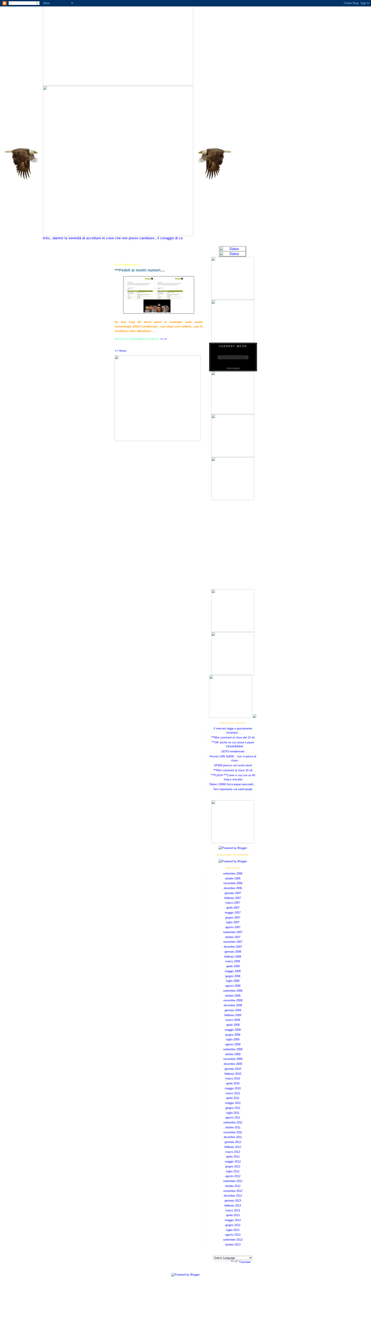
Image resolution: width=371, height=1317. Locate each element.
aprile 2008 (233, 966)
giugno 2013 (232, 1225)
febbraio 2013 (232, 1205)
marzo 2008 (232, 961)
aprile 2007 (233, 907)
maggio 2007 (233, 912)
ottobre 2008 (232, 995)
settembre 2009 (232, 1049)
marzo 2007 (232, 902)
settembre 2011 (232, 1122)
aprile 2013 (233, 1215)
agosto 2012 (232, 1176)
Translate (245, 1262)
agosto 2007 (232, 927)
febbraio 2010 (232, 1073)
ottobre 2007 (232, 937)
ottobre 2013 (232, 1244)
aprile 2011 (232, 1098)
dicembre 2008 (233, 1005)
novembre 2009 (232, 1059)
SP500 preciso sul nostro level (233, 765)
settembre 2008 (232, 990)
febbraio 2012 (232, 1147)
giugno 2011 (232, 1107)
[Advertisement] (159, 252)
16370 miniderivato (233, 751)
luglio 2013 (232, 1230)
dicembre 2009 (233, 1063)
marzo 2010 (232, 1078)
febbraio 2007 (232, 898)
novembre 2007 (232, 941)
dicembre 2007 (233, 946)
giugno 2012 (232, 1166)
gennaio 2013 (233, 1200)
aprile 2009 (233, 1024)
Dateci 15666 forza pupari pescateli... (233, 784)
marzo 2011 (233, 1093)
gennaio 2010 (233, 1068)
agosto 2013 (232, 1234)
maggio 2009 (233, 1029)
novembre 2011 (232, 1132)
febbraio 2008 (232, 956)
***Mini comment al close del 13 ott (233, 737)
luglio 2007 (232, 922)
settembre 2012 (232, 1181)
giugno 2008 (232, 976)
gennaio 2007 (233, 893)
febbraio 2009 (232, 1015)
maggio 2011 (233, 1103)
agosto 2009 (232, 1044)
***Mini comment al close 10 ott (232, 770)
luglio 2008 (232, 980)
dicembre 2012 (233, 1195)
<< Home (120, 350)
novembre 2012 (232, 1191)
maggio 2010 (233, 1088)
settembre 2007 (232, 932)
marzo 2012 (232, 1151)
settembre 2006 (232, 873)
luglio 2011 (232, 1112)
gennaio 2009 (233, 1010)
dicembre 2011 (233, 1137)
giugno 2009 (232, 1034)
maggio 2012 (233, 1161)
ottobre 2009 (232, 1054)
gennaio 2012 (233, 1142)
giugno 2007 (232, 917)
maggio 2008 (233, 971)
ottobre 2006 (232, 878)
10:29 (163, 339)
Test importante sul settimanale (232, 789)
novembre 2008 (232, 1000)
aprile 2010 (233, 1083)
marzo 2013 (232, 1210)
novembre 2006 (232, 883)
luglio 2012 (232, 1171)
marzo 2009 (232, 1019)
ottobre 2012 (232, 1186)
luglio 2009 (232, 1039)
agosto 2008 (232, 985)
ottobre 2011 (232, 1127)
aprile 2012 (233, 1156)
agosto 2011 (232, 1117)
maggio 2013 (233, 1220)
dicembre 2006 (233, 888)
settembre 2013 (232, 1239)
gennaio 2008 (233, 951)
